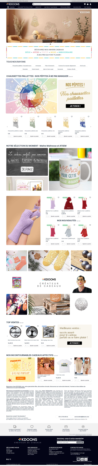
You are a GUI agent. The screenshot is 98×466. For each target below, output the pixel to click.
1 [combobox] (25, 136)
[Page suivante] (90, 26)
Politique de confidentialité (55, 451)
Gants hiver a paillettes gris (68, 238)
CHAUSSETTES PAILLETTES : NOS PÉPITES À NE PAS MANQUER (39, 76)
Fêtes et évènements (17, 304)
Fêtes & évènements (49, 65)
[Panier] (87, 4)
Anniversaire (38, 65)
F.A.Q (50, 450)
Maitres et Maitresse (50, 7)
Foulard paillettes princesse (81, 375)
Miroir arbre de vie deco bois (31, 340)
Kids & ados (82, 65)
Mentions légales (53, 454)
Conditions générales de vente (56, 453)
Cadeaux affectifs (71, 69)
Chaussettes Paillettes (25, 7)
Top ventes (87, 7)
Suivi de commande (32, 451)
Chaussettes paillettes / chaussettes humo (22, 65)
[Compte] (90, 4)
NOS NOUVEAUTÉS (68, 220)
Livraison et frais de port (34, 449)
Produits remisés (10, 453)
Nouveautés (77, 7)
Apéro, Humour (81, 261)
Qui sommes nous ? (53, 449)
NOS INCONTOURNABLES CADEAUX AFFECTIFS (32, 355)
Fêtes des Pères (65, 7)
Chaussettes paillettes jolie (31, 130)
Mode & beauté (35, 69)
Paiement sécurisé (32, 450)
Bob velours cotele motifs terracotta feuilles (43, 375)
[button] (11, 136)
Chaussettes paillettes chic (48, 130)
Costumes (81, 283)
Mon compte (31, 454)
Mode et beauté (49, 261)
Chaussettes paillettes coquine (15, 130)
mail (83, 453)
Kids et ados (81, 304)
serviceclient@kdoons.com (81, 416)
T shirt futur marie (60, 375)
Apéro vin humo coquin (48, 69)
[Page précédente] (8, 26)
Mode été (38, 7)
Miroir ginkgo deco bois (47, 340)
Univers (12, 7)
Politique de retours (32, 453)
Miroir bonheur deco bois (14, 340)
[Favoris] (85, 4)
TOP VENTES (14, 322)
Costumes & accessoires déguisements (67, 65)
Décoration (25, 69)
